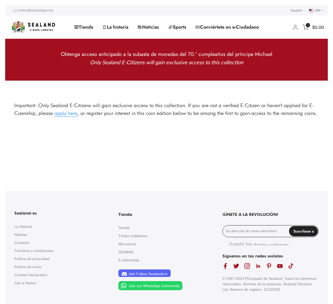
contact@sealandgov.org (35, 10)
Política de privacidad (31, 259)
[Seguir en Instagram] (247, 266)
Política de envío (28, 267)
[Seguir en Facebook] (225, 266)
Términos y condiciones (33, 251)
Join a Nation (25, 283)
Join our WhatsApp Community (154, 286)
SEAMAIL (126, 252)
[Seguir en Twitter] (236, 266)
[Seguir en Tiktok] (291, 266)
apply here (65, 113)
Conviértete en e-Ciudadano (229, 27)
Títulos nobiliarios (132, 236)
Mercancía (127, 244)
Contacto (21, 243)
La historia (117, 27)
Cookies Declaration (30, 275)
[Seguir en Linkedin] (258, 266)
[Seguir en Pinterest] (269, 266)
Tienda (86, 27)
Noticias (150, 27)
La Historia (23, 226)
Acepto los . (259, 244)
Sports (179, 27)
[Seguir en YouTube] (280, 266)
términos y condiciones (270, 244)
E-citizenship (128, 260)
